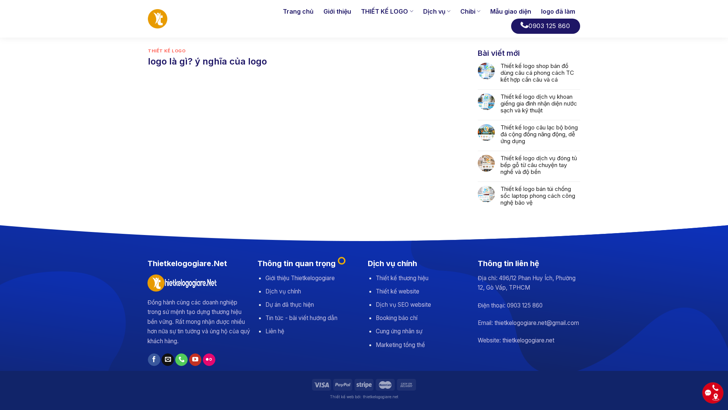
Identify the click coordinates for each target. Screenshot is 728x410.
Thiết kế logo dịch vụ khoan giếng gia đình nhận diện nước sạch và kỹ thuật (538, 103)
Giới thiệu (337, 11)
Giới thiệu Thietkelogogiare (300, 278)
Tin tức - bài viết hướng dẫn (301, 318)
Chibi (467, 11)
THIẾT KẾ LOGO (384, 11)
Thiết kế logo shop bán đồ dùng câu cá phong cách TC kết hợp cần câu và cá (537, 73)
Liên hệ (274, 331)
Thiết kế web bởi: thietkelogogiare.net (364, 396)
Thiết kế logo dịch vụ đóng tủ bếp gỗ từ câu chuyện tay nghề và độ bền (538, 165)
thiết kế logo (166, 51)
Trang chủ (298, 11)
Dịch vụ (434, 11)
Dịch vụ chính (283, 291)
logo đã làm (558, 11)
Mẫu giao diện (510, 11)
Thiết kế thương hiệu (402, 278)
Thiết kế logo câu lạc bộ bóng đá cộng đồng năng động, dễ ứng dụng (539, 134)
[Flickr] (209, 359)
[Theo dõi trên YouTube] (195, 359)
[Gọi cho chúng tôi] (181, 359)
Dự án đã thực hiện (289, 304)
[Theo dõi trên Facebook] (154, 359)
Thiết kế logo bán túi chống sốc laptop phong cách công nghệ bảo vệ (537, 196)
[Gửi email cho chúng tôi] (168, 359)
